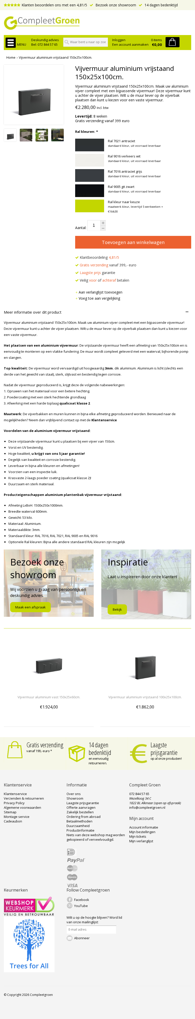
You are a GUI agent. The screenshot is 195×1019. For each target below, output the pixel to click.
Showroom (75, 798)
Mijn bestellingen (142, 832)
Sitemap (10, 812)
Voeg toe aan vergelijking (99, 298)
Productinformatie (80, 830)
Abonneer (82, 938)
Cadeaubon (13, 821)
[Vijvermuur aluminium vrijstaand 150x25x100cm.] (10, 140)
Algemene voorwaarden (22, 807)
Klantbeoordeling (99, 257)
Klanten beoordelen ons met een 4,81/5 (54, 5)
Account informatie (143, 827)
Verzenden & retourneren (24, 798)
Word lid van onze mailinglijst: (94, 919)
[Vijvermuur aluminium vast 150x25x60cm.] (49, 687)
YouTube (81, 905)
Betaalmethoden (79, 821)
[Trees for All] (29, 971)
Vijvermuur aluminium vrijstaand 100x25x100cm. (145, 697)
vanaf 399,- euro (108, 265)
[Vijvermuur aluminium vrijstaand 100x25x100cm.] (145, 687)
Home (10, 57)
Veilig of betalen (104, 280)
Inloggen (118, 40)
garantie (97, 272)
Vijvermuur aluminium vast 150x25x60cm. (49, 697)
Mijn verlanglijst (141, 841)
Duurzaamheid (78, 825)
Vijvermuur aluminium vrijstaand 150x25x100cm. (55, 57)
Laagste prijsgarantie (164, 748)
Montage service (16, 816)
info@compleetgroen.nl (147, 807)
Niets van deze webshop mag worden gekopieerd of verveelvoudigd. (96, 837)
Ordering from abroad (84, 816)
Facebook (81, 899)
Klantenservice (15, 793)
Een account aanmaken (130, 44)
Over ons (74, 793)
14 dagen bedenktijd (160, 5)
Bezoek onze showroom (115, 5)
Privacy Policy (14, 803)
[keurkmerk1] (29, 914)
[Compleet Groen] (97, 23)
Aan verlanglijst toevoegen (100, 292)
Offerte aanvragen (81, 807)
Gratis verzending (44, 744)
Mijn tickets (137, 836)
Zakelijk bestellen (80, 812)
